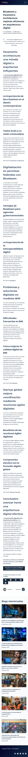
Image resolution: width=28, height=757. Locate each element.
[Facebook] (5, 579)
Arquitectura (6, 33)
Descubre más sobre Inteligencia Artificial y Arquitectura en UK (14, 568)
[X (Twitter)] (10, 579)
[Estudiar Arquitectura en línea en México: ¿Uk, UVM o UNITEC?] (14, 657)
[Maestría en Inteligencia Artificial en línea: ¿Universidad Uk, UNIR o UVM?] (14, 611)
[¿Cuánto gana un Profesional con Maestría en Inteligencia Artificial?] (14, 634)
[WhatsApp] (5, 582)
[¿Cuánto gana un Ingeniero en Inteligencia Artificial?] (14, 680)
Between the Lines (15, 492)
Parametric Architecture (17, 160)
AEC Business (13, 383)
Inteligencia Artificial (16, 33)
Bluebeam (13, 280)
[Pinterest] (15, 579)
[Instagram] (20, 753)
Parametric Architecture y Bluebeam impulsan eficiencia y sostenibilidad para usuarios (13, 561)
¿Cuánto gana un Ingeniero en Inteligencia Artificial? (11, 690)
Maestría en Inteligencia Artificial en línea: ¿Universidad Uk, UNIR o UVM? (13, 621)
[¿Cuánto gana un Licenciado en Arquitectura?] (14, 703)
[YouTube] (25, 753)
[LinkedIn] (20, 579)
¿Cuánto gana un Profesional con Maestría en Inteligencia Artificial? (12, 644)
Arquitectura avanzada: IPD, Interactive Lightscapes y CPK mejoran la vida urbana (13, 737)
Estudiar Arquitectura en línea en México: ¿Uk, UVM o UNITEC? (12, 667)
